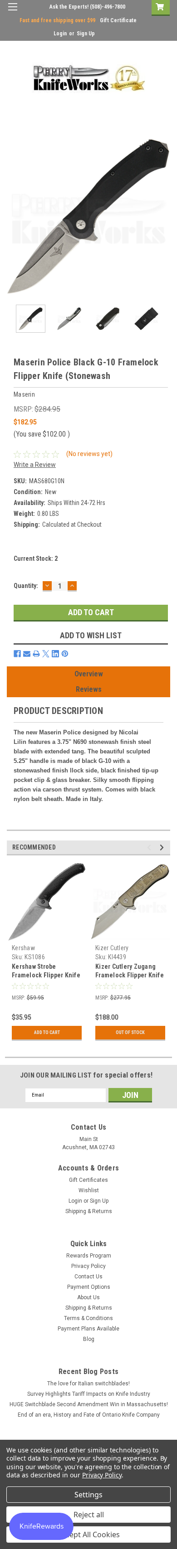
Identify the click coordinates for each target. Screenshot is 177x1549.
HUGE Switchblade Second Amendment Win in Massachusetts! (89, 1404)
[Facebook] (17, 653)
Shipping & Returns (88, 1211)
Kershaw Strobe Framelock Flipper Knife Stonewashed (46, 975)
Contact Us (88, 1276)
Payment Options (88, 1287)
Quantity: (26, 585)
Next (163, 216)
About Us (88, 1297)
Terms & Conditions (88, 1318)
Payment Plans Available (88, 1329)
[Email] (26, 653)
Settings (88, 1495)
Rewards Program (88, 1256)
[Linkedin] (55, 653)
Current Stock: (36, 558)
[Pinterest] (65, 653)
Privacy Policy (88, 1266)
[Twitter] (45, 653)
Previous (13, 216)
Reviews (89, 689)
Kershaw (23, 948)
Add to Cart (47, 1032)
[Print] (36, 653)
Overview (88, 674)
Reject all (89, 1515)
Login (60, 33)
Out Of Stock (130, 1032)
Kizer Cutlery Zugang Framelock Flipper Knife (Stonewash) (129, 975)
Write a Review (35, 464)
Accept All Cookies (89, 1534)
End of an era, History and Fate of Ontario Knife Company (89, 1415)
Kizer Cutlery (111, 948)
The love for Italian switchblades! (88, 1383)
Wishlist (89, 1190)
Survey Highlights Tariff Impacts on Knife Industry (88, 1394)
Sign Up (86, 33)
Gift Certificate (118, 20)
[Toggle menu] (12, 12)
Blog (88, 1339)
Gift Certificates (88, 1180)
